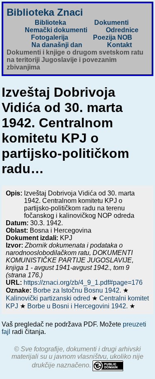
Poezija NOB (112, 37)
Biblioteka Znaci (45, 12)
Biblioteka (50, 22)
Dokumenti (111, 22)
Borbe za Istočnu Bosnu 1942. (78, 290)
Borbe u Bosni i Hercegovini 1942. (78, 306)
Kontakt (119, 44)
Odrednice (122, 29)
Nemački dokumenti (56, 29)
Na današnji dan (56, 44)
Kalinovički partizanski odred (49, 298)
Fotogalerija (49, 37)
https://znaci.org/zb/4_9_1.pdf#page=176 (83, 282)
